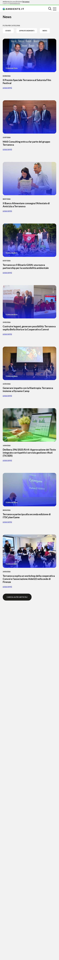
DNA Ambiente (15, 3)
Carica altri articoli (17, 597)
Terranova (25, 1)
